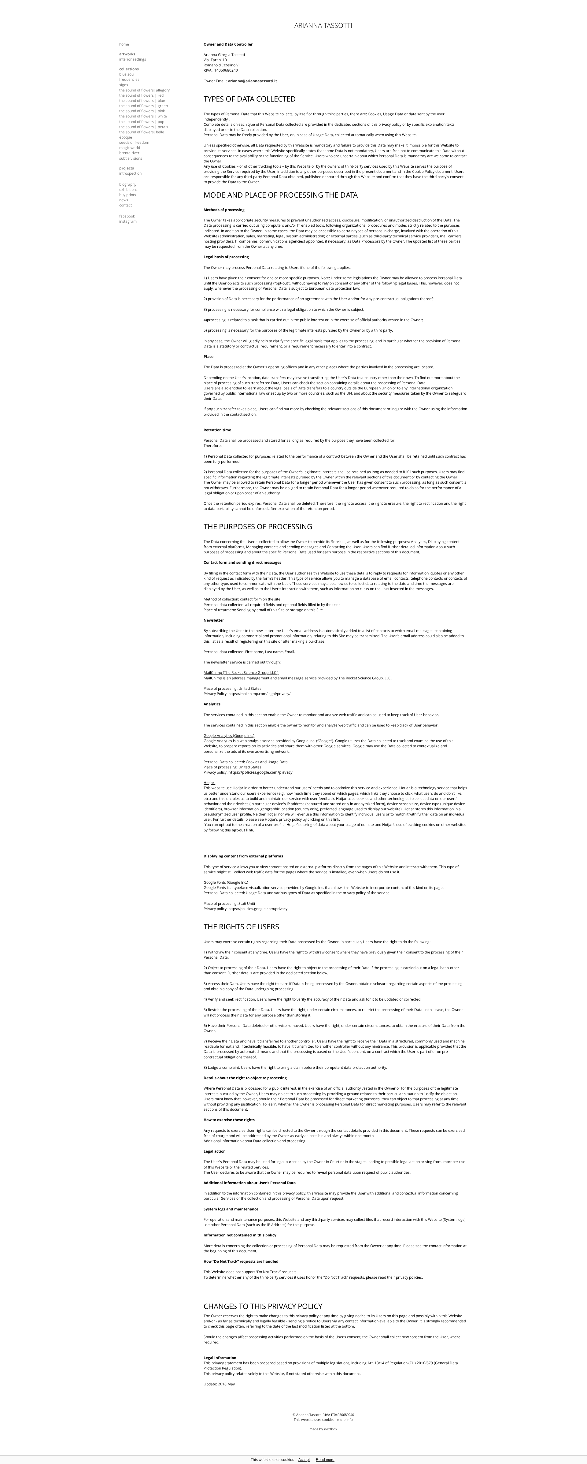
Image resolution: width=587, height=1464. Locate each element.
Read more (325, 1460)
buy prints (127, 194)
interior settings (132, 59)
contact (125, 205)
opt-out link (242, 830)
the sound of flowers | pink (142, 110)
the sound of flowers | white (143, 116)
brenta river (129, 152)
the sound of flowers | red (141, 95)
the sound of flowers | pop (141, 121)
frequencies (129, 79)
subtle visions (130, 158)
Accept (304, 1460)
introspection (130, 173)
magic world (129, 147)
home (124, 44)
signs (123, 84)
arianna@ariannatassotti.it (252, 81)
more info (345, 1419)
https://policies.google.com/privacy (260, 772)
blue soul (127, 74)
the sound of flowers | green (143, 105)
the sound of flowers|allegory (144, 90)
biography (127, 184)
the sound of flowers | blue (142, 100)
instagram (128, 221)
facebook (127, 216)
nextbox (330, 1429)
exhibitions (128, 189)
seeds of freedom (134, 142)
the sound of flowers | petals (143, 126)
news (123, 200)
